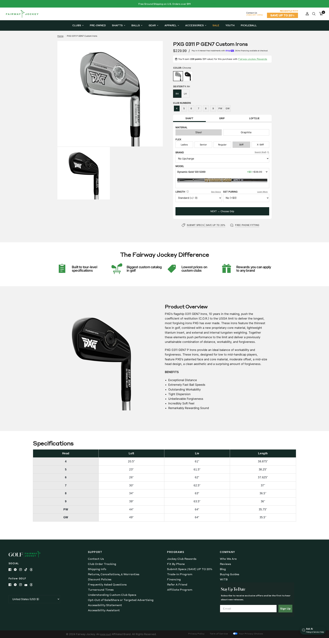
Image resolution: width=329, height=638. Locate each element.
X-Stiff (260, 144)
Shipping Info (97, 569)
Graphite (246, 132)
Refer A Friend (177, 584)
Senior (203, 144)
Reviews (225, 564)
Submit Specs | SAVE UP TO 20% (189, 569)
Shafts (117, 25)
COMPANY (227, 552)
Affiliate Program (179, 589)
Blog (223, 569)
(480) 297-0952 (254, 15)
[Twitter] (16, 569)
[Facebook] (11, 569)
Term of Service (219, 633)
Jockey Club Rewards (181, 558)
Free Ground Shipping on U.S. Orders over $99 (164, 3)
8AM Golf (105, 634)
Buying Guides (229, 574)
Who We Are (228, 558)
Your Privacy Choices (250, 633)
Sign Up (285, 608)
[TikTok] (27, 569)
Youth (230, 25)
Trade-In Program (179, 574)
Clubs (76, 25)
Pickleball (249, 25)
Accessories (194, 25)
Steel (198, 132)
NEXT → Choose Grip (222, 211)
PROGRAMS (175, 552)
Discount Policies (99, 579)
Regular (222, 144)
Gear (152, 25)
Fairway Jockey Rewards (252, 58)
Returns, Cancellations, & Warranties (113, 574)
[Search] (313, 14)
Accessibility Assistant (104, 610)
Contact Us (96, 558)
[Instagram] (22, 569)
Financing (174, 579)
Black (188, 76)
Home (60, 36)
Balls (135, 25)
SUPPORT (95, 552)
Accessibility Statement (105, 605)
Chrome (178, 76)
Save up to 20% (282, 15)
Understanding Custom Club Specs (112, 594)
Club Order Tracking (102, 564)
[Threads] (32, 569)
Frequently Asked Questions (107, 584)
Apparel (170, 25)
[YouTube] (27, 585)
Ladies (184, 144)
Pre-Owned (98, 25)
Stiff (241, 144)
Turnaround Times (101, 589)
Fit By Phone (176, 564)
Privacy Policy (196, 633)
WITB (224, 579)
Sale (215, 25)
